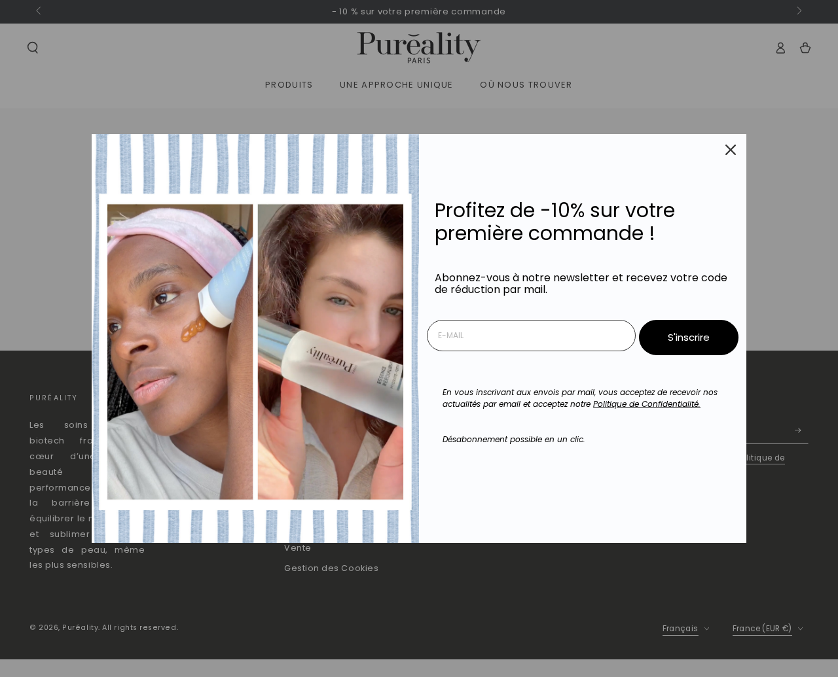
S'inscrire (689, 337)
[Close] (730, 149)
